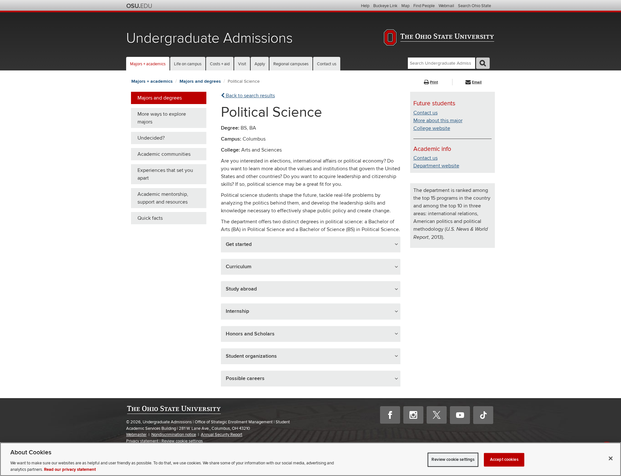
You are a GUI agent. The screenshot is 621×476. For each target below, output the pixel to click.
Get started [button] (239, 244)
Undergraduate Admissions (209, 38)
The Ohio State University (139, 5)
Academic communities (164, 154)
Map (405, 5)
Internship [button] (237, 311)
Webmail (446, 5)
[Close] (611, 458)
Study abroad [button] (241, 289)
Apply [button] (260, 64)
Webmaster (136, 434)
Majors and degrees (200, 81)
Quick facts (150, 218)
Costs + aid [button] (220, 64)
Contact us (326, 64)
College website (431, 128)
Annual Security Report (221, 434)
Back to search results (249, 95)
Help (365, 5)
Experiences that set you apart (165, 174)
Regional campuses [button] (291, 64)
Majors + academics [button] (148, 64)
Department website (436, 166)
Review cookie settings (182, 441)
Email (477, 82)
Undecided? (151, 138)
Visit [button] (242, 64)
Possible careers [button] (245, 378)
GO (483, 63)
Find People (424, 5)
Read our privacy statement (70, 469)
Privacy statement (142, 441)
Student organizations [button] (251, 356)
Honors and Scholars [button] (250, 334)
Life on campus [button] (188, 64)
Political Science (244, 81)
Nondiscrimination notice (173, 434)
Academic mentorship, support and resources (162, 198)
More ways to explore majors (161, 118)
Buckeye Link (385, 5)
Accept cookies (504, 459)
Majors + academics (152, 81)
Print (434, 82)
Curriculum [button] (238, 266)
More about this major (438, 120)
